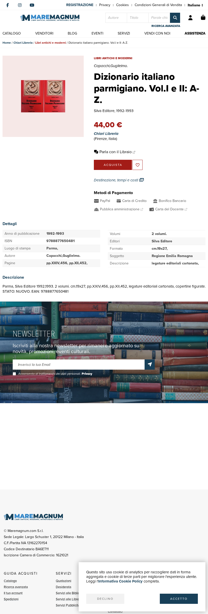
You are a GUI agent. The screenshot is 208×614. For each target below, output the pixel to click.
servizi (124, 33)
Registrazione (79, 5)
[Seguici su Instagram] (20, 5)
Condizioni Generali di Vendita (158, 5)
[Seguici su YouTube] (32, 5)
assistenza (195, 33)
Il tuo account (13, 593)
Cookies (122, 5)
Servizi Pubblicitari (69, 605)
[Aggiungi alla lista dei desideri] (137, 165)
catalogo (12, 33)
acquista (113, 165)
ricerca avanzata (165, 26)
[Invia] (150, 364)
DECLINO (105, 598)
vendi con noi (157, 33)
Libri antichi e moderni (50, 42)
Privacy (104, 5)
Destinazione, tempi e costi (116, 180)
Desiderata (63, 587)
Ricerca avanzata (16, 587)
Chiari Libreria (23, 42)
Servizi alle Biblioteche (72, 593)
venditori (44, 33)
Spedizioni (11, 599)
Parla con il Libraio (115, 152)
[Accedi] (190, 17)
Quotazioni (63, 580)
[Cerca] (175, 18)
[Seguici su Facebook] (8, 5)
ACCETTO (178, 598)
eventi (97, 33)
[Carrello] (203, 17)
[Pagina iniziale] (50, 18)
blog (72, 33)
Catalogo (10, 580)
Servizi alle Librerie (69, 599)
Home (7, 42)
